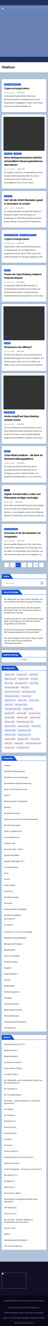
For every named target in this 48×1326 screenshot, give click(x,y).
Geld (8, 705)
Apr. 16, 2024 (9, 541)
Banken (23, 679)
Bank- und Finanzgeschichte (15, 789)
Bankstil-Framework (12, 813)
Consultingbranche (11, 837)
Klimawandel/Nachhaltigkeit (15, 909)
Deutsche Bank (12, 692)
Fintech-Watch (10, 885)
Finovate (7, 1145)
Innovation (34, 713)
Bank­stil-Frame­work (18, 1307)
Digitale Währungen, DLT (12, 84)
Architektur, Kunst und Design (16, 777)
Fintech (34, 700)
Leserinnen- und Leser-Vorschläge (18, 932)
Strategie (23, 739)
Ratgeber (8, 968)
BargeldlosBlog (10, 1056)
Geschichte (21, 705)
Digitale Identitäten (11, 855)
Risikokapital (9, 986)
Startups (10, 739)
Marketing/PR (9, 950)
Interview (22, 717)
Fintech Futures (10, 1151)
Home (10, 1307)
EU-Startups (9, 1115)
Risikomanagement (12, 992)
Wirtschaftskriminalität (13, 1010)
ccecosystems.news (12, 1062)
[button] (44, 59)
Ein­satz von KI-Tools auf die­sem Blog (31, 1313)
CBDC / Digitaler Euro (13, 831)
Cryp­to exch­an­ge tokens (16, 88)
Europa (26, 696)
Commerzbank (12, 687)
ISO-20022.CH (10, 1175)
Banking (7, 270)
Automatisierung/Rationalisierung (17, 783)
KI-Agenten (17, 153)
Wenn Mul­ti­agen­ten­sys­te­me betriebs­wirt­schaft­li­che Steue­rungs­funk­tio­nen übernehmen (23, 161)
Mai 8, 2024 (8, 502)
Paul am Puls (9, 1214)
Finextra (7, 1139)
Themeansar (41, 1301)
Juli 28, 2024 (9, 243)
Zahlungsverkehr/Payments (15, 1022)
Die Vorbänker (10, 1089)
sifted (6, 1234)
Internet (10, 717)
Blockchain (21, 683)
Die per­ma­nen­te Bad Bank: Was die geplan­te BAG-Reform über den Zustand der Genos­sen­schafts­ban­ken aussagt (23, 610)
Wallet (19, 743)
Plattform (10, 730)
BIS (34, 679)
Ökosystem (23, 747)
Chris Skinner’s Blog (12, 1068)
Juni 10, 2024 (9, 463)
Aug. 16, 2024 (9, 169)
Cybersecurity (9, 412)
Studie (35, 739)
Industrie (21, 713)
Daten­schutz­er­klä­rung (11, 1313)
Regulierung (24, 730)
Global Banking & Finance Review (18, 1157)
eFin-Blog (8, 1109)
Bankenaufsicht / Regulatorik (15, 801)
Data (25, 687)
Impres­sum (6, 1318)
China (34, 683)
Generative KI (9, 919)
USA (8, 743)
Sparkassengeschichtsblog (15, 1240)
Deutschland (28, 692)
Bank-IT (7, 490)
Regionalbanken (11, 974)
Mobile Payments (25, 722)
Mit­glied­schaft (34, 1318)
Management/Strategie (13, 944)
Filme (6, 873)
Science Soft (9, 1228)
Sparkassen (24, 735)
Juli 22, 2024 (9, 282)
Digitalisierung (12, 696)
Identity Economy (11, 1163)
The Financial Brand (12, 1246)
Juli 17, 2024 (9, 351)
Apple (33, 674)
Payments (23, 726)
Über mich (30, 1323)
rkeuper (21, 93)
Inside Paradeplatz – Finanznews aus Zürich (22, 1169)
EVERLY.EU (9, 1121)
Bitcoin (9, 683)
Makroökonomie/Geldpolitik (15, 938)
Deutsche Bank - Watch (13, 849)
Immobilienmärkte (11, 897)
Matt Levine (8, 1187)
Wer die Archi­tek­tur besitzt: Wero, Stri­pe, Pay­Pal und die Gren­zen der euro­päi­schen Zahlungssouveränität (23, 640)
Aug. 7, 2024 (9, 208)
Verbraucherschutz (11, 1004)
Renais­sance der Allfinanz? (18, 347)
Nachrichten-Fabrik (12, 1193)
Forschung (8, 891)
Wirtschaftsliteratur (11, 1016)
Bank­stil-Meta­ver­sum (33, 1307)
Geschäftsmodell (13, 709)
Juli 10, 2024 (9, 424)
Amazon (22, 674)
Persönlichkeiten (11, 962)
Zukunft (9, 747)
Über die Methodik (20, 1323)
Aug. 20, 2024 (9, 93)
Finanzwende (9, 1133)
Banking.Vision (10, 1050)
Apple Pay (10, 679)
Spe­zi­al (42, 1318)
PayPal (36, 726)
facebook (10, 700)
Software (10, 735)
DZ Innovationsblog (12, 1095)
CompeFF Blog (10, 1074)
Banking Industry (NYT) (13, 1044)
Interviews (8, 153)
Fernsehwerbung (11, 867)
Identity (9, 713)
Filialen (22, 700)
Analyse (7, 765)
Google (28, 709)
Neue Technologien (11, 529)
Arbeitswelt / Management (14, 771)
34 (35, 565)
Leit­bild (18, 1318)
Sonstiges (8, 998)
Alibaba (9, 674)
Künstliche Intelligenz (12, 915)
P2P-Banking (9, 1208)
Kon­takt (13, 1318)
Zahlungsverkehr (33, 743)
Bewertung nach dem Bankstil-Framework (21, 819)
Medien (9, 722)
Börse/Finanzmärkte (11, 235)
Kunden (35, 717)
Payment (10, 726)
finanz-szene (9, 1127)
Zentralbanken (10, 1028)
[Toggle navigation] (22, 59)
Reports (7, 980)
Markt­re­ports (25, 1318)
